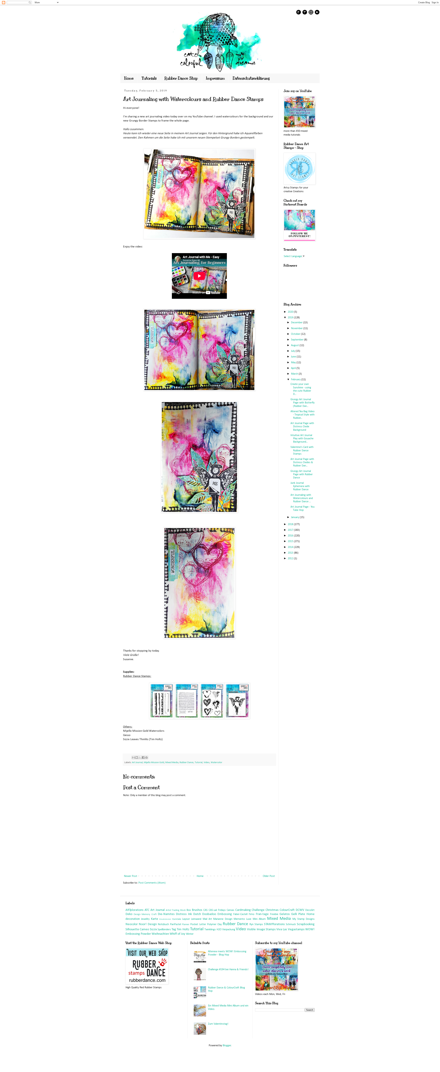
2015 (291, 541)
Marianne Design (222, 919)
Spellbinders (164, 929)
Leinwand (196, 919)
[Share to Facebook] (143, 757)
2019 (291, 317)
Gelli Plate (298, 914)
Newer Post (130, 876)
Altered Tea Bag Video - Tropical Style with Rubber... (302, 414)
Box (188, 910)
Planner (185, 924)
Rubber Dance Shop (181, 78)
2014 (291, 547)
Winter (190, 934)
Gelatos (284, 914)
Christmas (272, 910)
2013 (291, 553)
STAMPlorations (274, 924)
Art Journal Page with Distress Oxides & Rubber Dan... (302, 462)
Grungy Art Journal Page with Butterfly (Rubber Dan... (302, 402)
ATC (147, 910)
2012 (291, 558)
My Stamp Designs (303, 919)
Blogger (227, 1045)
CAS (205, 910)
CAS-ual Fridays (217, 910)
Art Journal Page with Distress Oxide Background (302, 426)
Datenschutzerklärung (251, 78)
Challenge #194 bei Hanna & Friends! (228, 969)
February (296, 379)
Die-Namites (166, 914)
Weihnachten (160, 934)
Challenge (258, 910)
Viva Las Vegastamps (290, 929)
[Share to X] (140, 757)
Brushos (197, 910)
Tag (174, 929)
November (297, 328)
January (295, 517)
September (297, 339)
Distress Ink (184, 914)
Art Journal (137, 762)
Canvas (230, 910)
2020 (291, 312)
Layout (186, 919)
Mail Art (207, 919)
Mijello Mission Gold (154, 762)
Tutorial (198, 762)
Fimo (251, 914)
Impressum (215, 78)
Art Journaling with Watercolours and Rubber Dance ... (301, 498)
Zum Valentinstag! (218, 1024)
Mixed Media (171, 762)
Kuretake (176, 919)
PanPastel (175, 924)
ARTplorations (134, 910)
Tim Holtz (183, 929)
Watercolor (216, 762)
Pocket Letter (198, 924)
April (293, 368)
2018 (291, 524)
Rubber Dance (187, 762)
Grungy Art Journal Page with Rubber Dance (301, 474)
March (295, 374)
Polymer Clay (214, 924)
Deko (128, 914)
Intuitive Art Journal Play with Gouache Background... (302, 438)
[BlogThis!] (136, 757)
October (296, 334)
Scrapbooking (306, 924)
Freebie (274, 914)
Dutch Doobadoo (204, 914)
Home (129, 78)
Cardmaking (243, 910)
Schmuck (291, 924)
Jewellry (145, 919)
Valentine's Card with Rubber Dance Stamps (302, 450)
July (293, 351)
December (297, 322)
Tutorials (149, 78)
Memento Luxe (242, 919)
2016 (291, 535)
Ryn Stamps (256, 924)
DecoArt (310, 910)
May (293, 362)
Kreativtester (165, 919)
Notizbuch (163, 924)
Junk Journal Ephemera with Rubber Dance (300, 486)
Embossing (224, 914)
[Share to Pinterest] (146, 757)
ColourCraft (287, 910)
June (294, 356)
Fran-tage (262, 914)
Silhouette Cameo (137, 929)
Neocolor (131, 924)
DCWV (300, 910)
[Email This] (133, 757)
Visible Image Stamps (261, 929)
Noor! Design (148, 924)
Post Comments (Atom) (152, 883)
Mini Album (259, 919)
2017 (291, 530)
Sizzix (153, 929)
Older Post (269, 876)
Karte (154, 919)
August (295, 345)
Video (207, 762)
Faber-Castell (240, 914)
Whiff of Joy (177, 934)
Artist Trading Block (176, 910)
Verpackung (228, 929)
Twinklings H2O (213, 929)
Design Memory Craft (145, 914)
